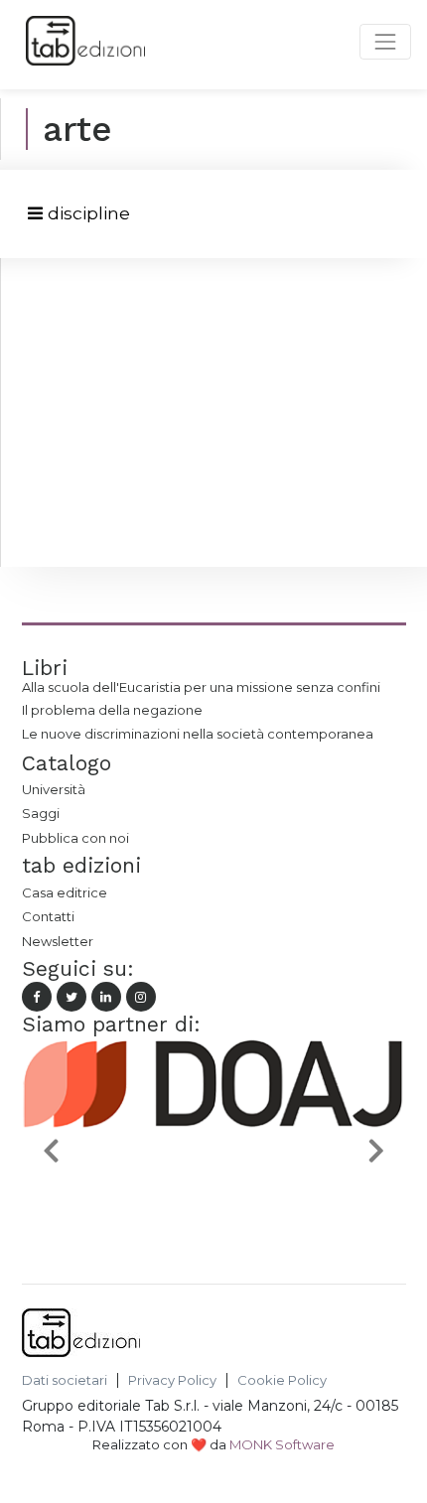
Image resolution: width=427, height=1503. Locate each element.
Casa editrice (64, 892)
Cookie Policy (282, 1380)
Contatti (48, 916)
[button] (50, 1150)
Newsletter (57, 941)
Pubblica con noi (75, 838)
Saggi (41, 813)
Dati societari (64, 1380)
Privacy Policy (172, 1380)
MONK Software (282, 1444)
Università (53, 789)
